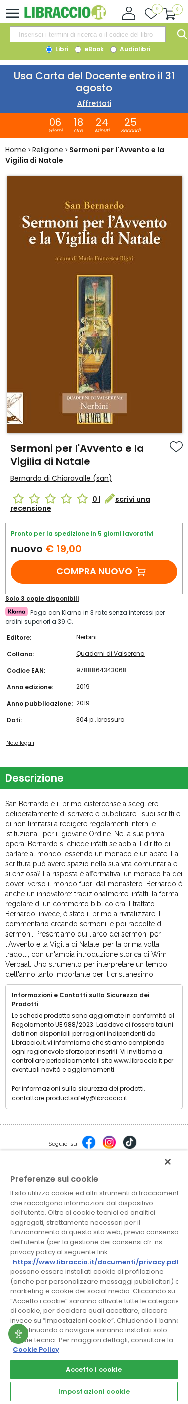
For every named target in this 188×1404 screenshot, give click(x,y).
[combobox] (88, 34)
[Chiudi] (168, 1162)
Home (15, 150)
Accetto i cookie (94, 1369)
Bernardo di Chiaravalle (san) (61, 478)
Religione (47, 150)
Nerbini (86, 637)
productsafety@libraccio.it (86, 1098)
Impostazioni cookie (94, 1391)
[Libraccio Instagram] (109, 1147)
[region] (94, 1277)
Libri (61, 49)
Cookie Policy (36, 1349)
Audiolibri (134, 49)
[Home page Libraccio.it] (65, 17)
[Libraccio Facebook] (89, 1147)
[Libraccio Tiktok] (130, 1147)
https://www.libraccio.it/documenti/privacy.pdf (96, 1262)
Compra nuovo (94, 571)
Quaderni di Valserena (110, 653)
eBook (93, 49)
